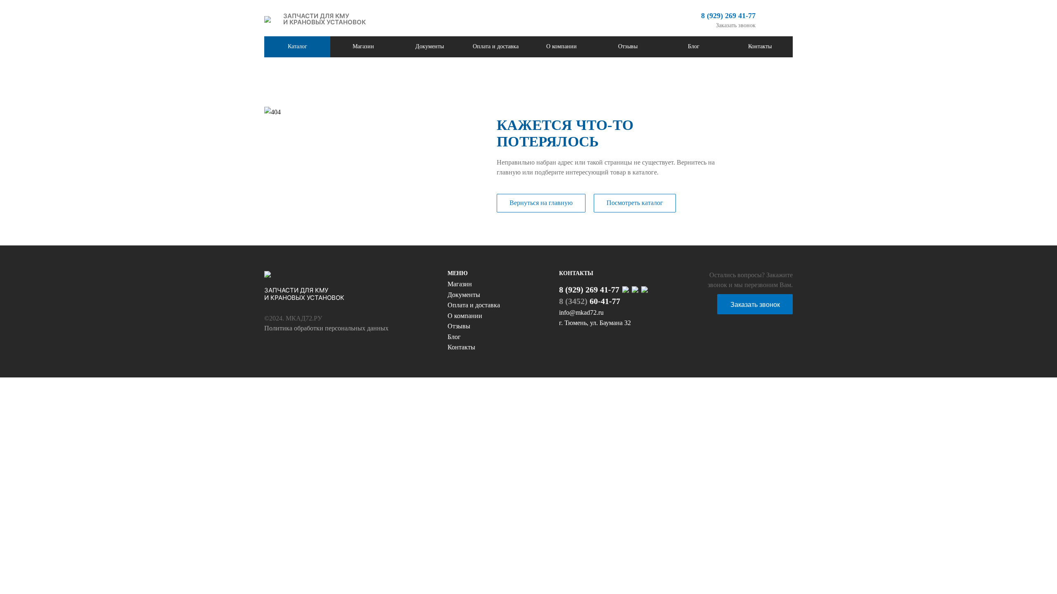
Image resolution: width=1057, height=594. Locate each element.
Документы (429, 46)
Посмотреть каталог (635, 202)
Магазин (363, 46)
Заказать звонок (736, 25)
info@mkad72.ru (581, 312)
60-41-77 (589, 301)
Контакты (760, 46)
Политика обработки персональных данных (326, 328)
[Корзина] (778, 19)
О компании (561, 46)
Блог (693, 46)
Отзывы (628, 46)
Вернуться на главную (541, 202)
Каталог (297, 46)
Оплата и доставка (496, 46)
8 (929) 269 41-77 (728, 16)
